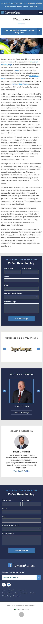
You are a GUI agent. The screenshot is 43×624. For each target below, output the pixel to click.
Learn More (34, 6)
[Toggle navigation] (40, 12)
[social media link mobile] (4, 585)
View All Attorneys (21, 413)
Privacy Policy (6, 596)
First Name (8, 268)
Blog (16, 593)
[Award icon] (21, 344)
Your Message (10, 302)
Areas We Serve (7, 593)
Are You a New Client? (13, 293)
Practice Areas (21, 590)
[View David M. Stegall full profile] (21, 436)
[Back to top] (21, 614)
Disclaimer (16, 596)
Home (4, 590)
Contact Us (24, 593)
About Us (11, 590)
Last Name (26, 268)
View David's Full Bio (21, 471)
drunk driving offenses (20, 84)
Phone (6, 277)
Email (6, 285)
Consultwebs (25, 609)
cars (17, 70)
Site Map (33, 593)
